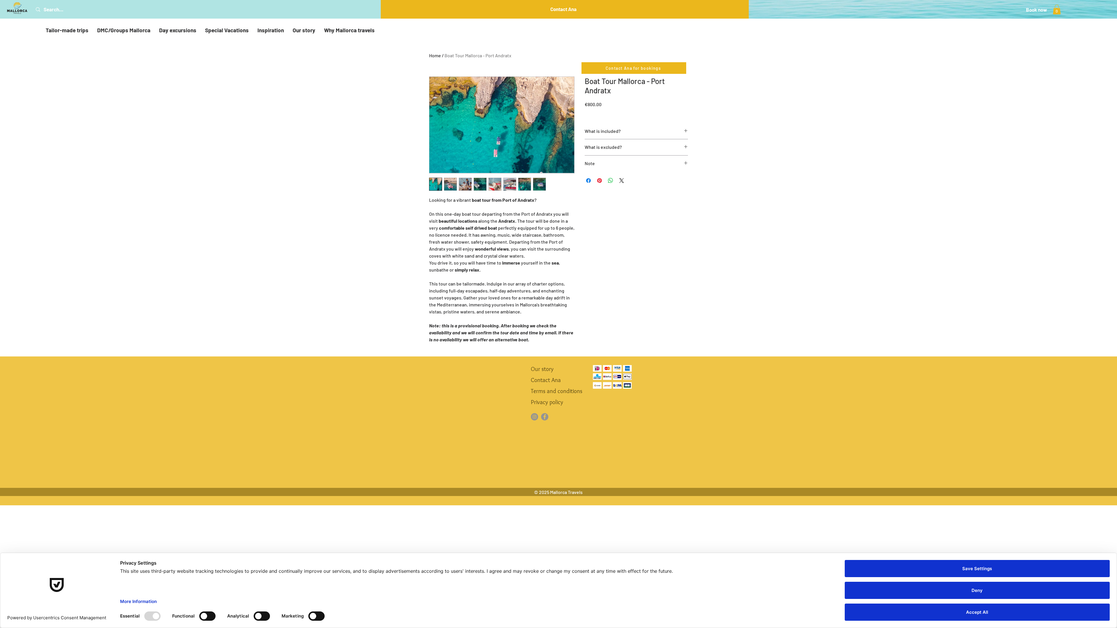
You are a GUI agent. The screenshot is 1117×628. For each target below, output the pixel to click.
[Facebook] (544, 416)
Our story (542, 368)
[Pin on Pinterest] (599, 180)
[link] (1057, 9)
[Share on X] (621, 180)
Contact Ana (546, 380)
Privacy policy (547, 402)
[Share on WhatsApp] (610, 180)
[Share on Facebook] (588, 180)
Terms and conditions (556, 391)
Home (435, 55)
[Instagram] (534, 416)
